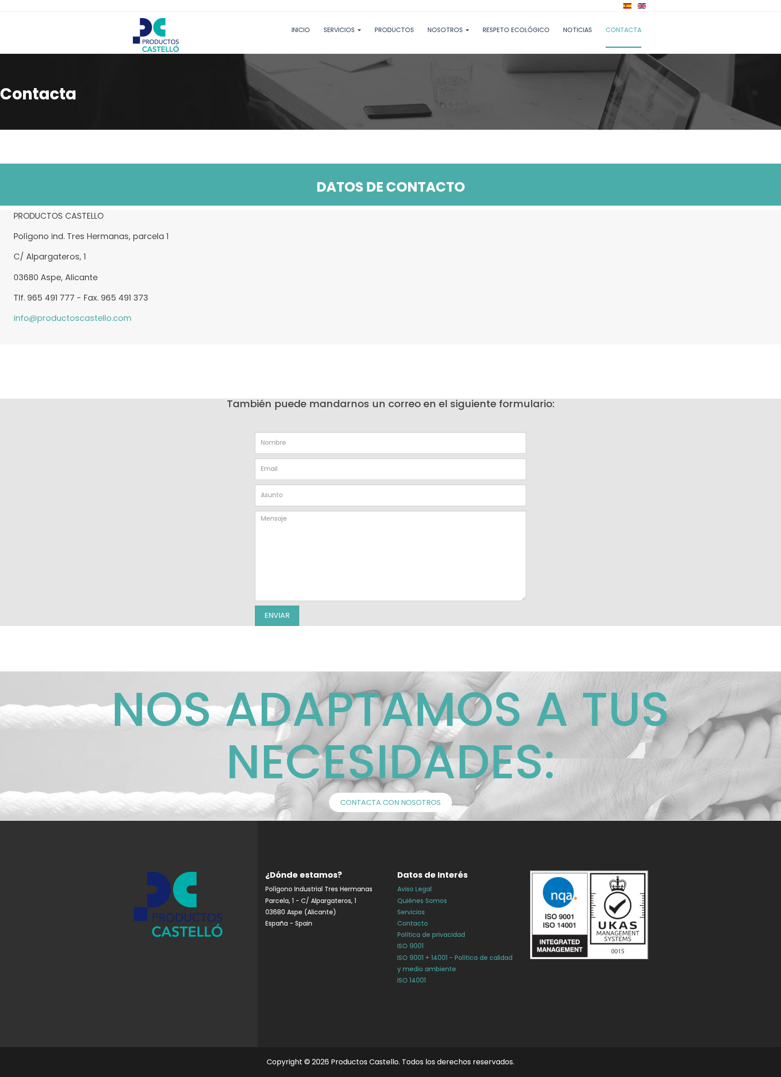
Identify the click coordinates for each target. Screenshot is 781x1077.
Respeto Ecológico (516, 29)
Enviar (277, 615)
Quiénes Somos (422, 900)
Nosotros (446, 29)
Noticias (577, 29)
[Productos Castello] (170, 35)
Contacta (623, 29)
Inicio (301, 29)
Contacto (412, 923)
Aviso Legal (414, 889)
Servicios (340, 29)
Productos (394, 29)
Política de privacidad (431, 934)
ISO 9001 (410, 945)
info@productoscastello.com (73, 318)
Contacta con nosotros (390, 802)
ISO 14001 (411, 980)
